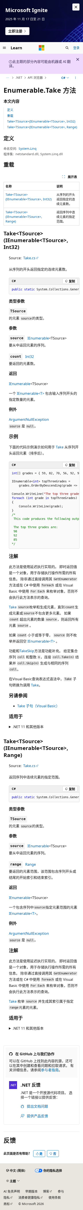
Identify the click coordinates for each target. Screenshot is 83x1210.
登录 (76, 48)
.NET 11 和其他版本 (28, 726)
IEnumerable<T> (30, 393)
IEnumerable (38, 338)
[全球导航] (4, 48)
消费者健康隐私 (29, 1197)
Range (30, 864)
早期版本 (31, 1191)
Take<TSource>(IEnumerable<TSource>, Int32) (41, 121)
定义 (10, 110)
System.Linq (28, 148)
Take (60, 447)
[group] (44, 289)
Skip (30, 651)
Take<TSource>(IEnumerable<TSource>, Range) (42, 127)
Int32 (29, 356)
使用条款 (54, 1197)
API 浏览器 (35, 77)
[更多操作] (75, 77)
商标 (7, 1204)
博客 (46, 1191)
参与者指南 (50, 1070)
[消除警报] (75, 7)
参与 (61, 1191)
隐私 (7, 1197)
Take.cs (29, 258)
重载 (10, 116)
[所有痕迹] (7, 77)
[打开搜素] (67, 48)
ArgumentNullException (29, 419)
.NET (18, 77)
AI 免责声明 (12, 1191)
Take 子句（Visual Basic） (38, 706)
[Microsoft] (41, 48)
